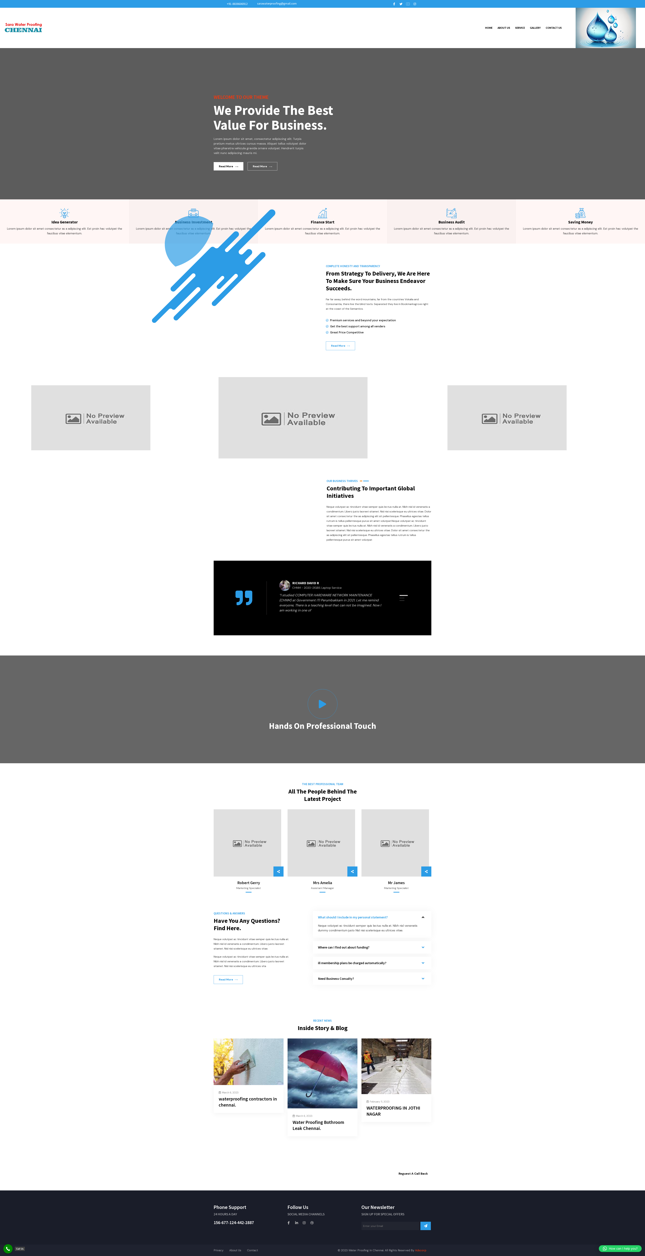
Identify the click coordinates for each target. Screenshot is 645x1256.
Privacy (218, 1250)
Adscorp (420, 1250)
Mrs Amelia (322, 882)
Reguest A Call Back (413, 1174)
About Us (504, 27)
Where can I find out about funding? (343, 947)
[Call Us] (8, 1248)
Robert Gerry (248, 882)
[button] (403, 595)
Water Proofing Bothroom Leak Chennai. (318, 1125)
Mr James (396, 882)
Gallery (535, 27)
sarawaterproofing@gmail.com (277, 3)
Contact (252, 1250)
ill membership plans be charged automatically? (352, 963)
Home (488, 27)
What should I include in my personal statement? (353, 917)
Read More (226, 166)
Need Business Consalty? (336, 978)
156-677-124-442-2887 (234, 1222)
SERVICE (520, 27)
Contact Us (554, 27)
